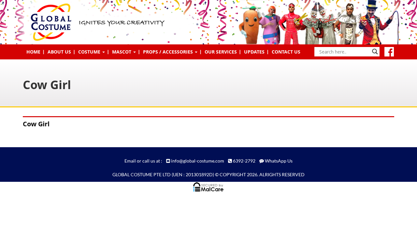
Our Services (221, 52)
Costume (90, 52)
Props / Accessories (168, 52)
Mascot (122, 52)
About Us (59, 52)
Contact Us (286, 52)
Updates (254, 52)
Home (33, 52)
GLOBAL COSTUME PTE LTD (141, 174)
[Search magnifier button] (375, 51)
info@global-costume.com (197, 161)
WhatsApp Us (279, 161)
